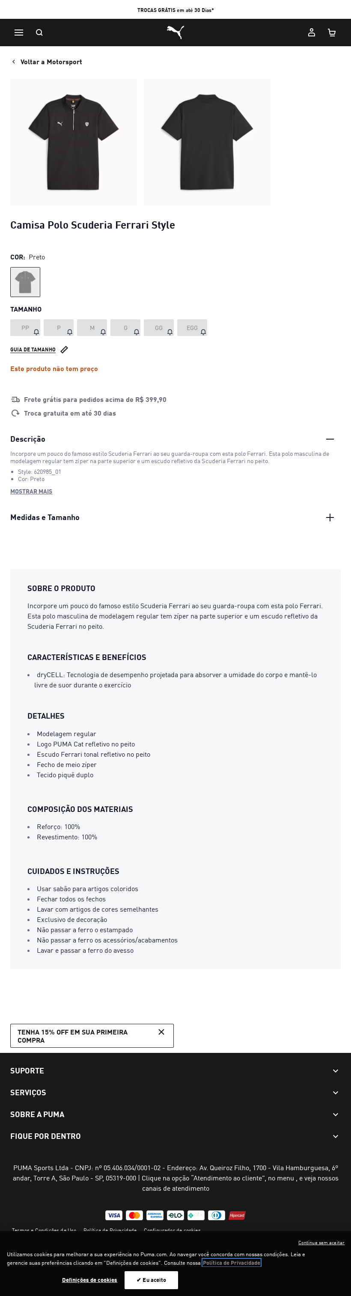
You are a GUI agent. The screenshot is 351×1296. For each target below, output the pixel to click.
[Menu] (18, 32)
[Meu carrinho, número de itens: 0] (332, 32)
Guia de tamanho (33, 349)
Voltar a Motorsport (51, 61)
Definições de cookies (90, 1279)
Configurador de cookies (172, 1230)
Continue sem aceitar (321, 1242)
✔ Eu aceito (151, 1279)
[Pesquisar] (39, 32)
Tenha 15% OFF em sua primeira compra (73, 1036)
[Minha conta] (311, 32)
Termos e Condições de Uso (44, 1230)
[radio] (25, 282)
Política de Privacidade (110, 1230)
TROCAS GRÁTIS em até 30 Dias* (175, 10)
